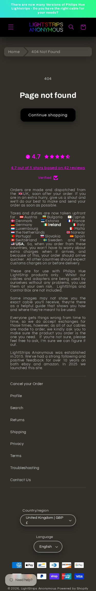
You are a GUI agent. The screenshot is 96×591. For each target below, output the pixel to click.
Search (16, 408)
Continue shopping (48, 115)
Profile (16, 396)
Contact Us (20, 480)
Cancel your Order (26, 384)
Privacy (17, 444)
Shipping (18, 432)
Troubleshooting (24, 468)
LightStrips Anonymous (39, 588)
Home (14, 52)
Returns (17, 420)
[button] (11, 27)
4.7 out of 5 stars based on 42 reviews (48, 168)
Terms (15, 456)
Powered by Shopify (72, 588)
